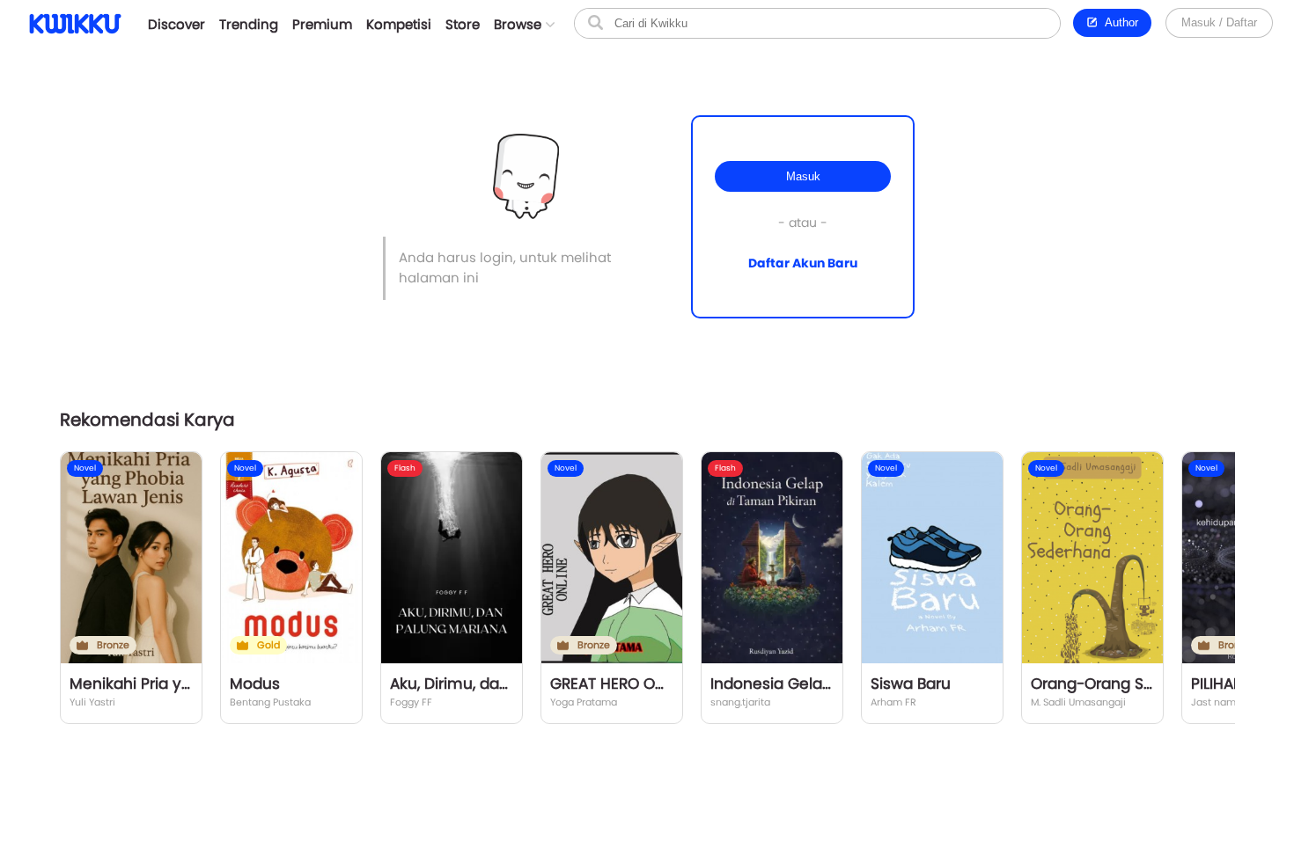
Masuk (803, 176)
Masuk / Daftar (1219, 22)
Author (1118, 22)
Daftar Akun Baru (802, 263)
